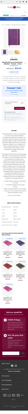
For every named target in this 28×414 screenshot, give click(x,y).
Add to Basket (19, 108)
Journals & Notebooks (10, 24)
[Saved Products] (23, 1)
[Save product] (25, 63)
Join (22, 353)
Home (3, 24)
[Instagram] (15, 365)
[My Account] (20, 1)
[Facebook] (12, 365)
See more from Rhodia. (14, 195)
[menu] (1, 1)
